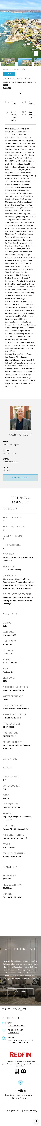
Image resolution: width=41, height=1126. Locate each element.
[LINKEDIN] (20, 1082)
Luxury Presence (20, 1098)
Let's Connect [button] (20, 992)
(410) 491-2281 (10, 453)
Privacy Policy (30, 1110)
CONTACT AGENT (20, 478)
